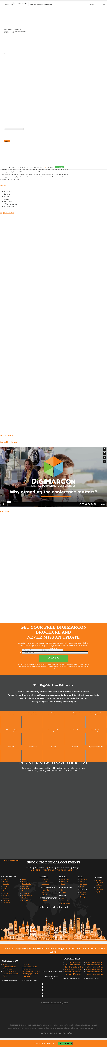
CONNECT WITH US (51, 976)
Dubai (63, 890)
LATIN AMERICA (47, 887)
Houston (6, 898)
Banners (7, 194)
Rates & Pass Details (29, 967)
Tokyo (82, 886)
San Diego (25, 893)
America (98, 880)
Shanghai (83, 882)
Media (3, 185)
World (98, 892)
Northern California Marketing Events (74, 962)
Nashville (25, 882)
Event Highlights (8, 442)
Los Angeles (7, 903)
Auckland (83, 892)
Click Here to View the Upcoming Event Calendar (53, 869)
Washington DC (27, 900)
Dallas (5, 888)
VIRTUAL (98, 878)
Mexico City (45, 890)
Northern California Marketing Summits (95, 972)
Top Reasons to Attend (10, 974)
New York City (27, 884)
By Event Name (40, 868)
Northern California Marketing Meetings (95, 965)
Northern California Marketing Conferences (74, 972)
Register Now (7, 212)
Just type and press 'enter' (6, 91)
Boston (5, 882)
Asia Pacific (99, 883)
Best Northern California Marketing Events (74, 967)
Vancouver (45, 884)
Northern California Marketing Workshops (95, 974)
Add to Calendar (22, 4)
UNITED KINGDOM (48, 898)
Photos (6, 196)
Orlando (25, 886)
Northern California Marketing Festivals (95, 962)
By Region (76, 868)
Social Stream (8, 191)
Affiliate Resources (10, 204)
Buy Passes (26, 964)
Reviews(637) (97, 5)
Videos (6, 199)
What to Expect (8, 969)
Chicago (5, 886)
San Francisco (27, 896)
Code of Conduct (55, 1033)
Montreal (45, 879)
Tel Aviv (63, 892)
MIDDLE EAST (65, 887)
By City (51, 868)
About (5, 964)
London (44, 901)
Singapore (83, 884)
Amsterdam (65, 879)
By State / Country (63, 868)
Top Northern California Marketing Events (74, 969)
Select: (28, 868)
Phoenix (25, 891)
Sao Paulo (45, 895)
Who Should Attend (9, 971)
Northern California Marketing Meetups (95, 967)
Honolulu (6, 896)
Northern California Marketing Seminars (95, 969)
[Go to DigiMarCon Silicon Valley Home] (66, 14)
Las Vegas (6, 900)
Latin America (100, 890)
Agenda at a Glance (9, 967)
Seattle (24, 898)
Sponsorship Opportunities (31, 971)
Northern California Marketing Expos (74, 974)
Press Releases (9, 206)
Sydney (82, 897)
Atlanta (5, 879)
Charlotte (6, 884)
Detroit (5, 893)
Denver (5, 891)
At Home (99, 885)
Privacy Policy (43, 1033)
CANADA (44, 877)
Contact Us (26, 976)
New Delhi (83, 879)
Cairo (62, 898)
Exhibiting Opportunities (30, 974)
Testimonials (6, 435)
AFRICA (62, 896)
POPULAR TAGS (72, 959)
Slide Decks (8, 201)
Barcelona (64, 882)
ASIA (80, 877)
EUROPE (63, 877)
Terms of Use (68, 1033)
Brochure (4, 511)
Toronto (44, 882)
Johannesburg (65, 903)
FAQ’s (5, 976)
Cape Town (65, 901)
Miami (24, 879)
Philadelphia (26, 888)
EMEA (98, 887)
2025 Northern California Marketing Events (74, 965)
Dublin (63, 884)
